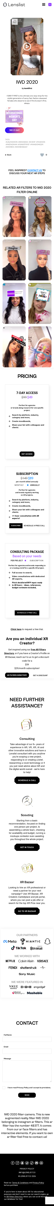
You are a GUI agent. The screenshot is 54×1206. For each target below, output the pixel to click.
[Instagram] (17, 1163)
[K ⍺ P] (39, 346)
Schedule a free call (34, 526)
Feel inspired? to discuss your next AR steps (27, 172)
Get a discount (40, 675)
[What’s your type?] (14, 216)
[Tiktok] (32, 1163)
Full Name (8, 1035)
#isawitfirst (24, 144)
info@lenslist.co (27, 1172)
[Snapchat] (22, 1163)
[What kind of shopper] (14, 303)
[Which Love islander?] (14, 259)
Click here (16, 629)
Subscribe (16, 526)
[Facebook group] (41, 1163)
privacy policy (27, 1169)
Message (7, 1059)
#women (10, 147)
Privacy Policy (38, 1183)
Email (6, 1047)
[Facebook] (12, 1163)
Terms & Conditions (20, 1183)
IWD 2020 (27, 82)
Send (27, 1095)
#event (32, 142)
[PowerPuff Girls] (39, 303)
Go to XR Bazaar (27, 911)
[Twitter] (27, 1163)
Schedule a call (27, 780)
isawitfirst (28, 88)
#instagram (11, 144)
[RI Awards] (14, 346)
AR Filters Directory (14, 1197)
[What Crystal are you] (39, 259)
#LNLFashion (12, 142)
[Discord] (36, 1163)
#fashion (40, 142)
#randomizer (36, 144)
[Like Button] (42, 155)
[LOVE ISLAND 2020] (39, 216)
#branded (23, 142)
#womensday (21, 147)
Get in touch (27, 847)
